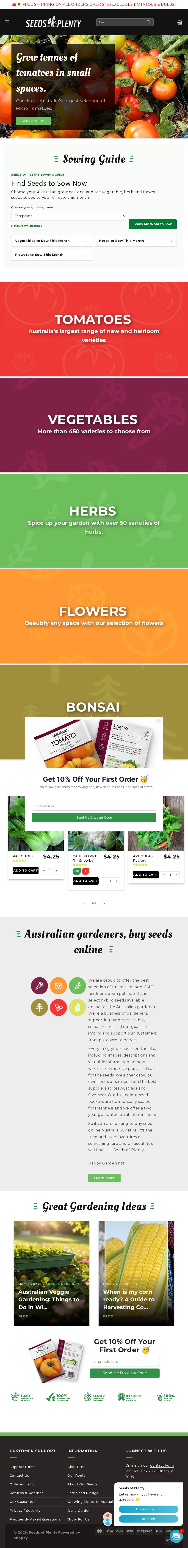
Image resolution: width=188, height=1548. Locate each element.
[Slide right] (104, 903)
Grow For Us (78, 1519)
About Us (75, 1467)
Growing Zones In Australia (91, 1502)
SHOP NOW (33, 121)
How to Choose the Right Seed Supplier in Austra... (135, 1300)
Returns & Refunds (27, 1493)
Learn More (104, 1178)
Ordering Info (22, 1484)
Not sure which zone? (26, 225)
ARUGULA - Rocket (143, 858)
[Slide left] (84, 903)
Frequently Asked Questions (35, 1519)
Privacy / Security (25, 1511)
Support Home (23, 1467)
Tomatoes (93, 319)
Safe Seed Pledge (83, 1493)
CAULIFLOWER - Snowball (85, 858)
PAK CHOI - (23, 856)
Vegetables (93, 419)
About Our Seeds (82, 1484)
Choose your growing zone (32, 207)
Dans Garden (79, 1511)
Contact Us (19, 1475)
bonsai (93, 707)
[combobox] (125, 22)
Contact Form (162, 1465)
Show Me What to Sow (153, 224)
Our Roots (76, 1475)
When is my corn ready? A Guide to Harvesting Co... (44, 1300)
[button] (7, 22)
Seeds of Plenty (43, 1532)
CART (179, 22)
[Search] (149, 22)
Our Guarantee (23, 1502)
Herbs (92, 511)
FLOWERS (93, 611)
